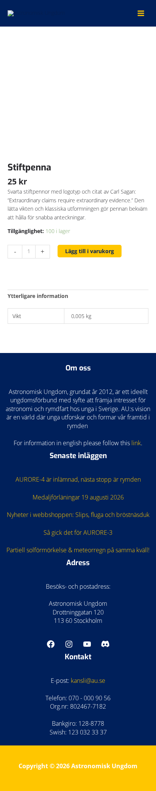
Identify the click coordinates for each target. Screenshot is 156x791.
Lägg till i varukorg (89, 251)
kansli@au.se (88, 680)
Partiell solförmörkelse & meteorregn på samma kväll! (78, 550)
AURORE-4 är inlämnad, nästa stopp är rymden (78, 479)
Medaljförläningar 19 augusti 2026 (78, 497)
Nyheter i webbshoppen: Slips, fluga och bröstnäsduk (78, 515)
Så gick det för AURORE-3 (78, 532)
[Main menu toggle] (141, 13)
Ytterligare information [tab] (38, 295)
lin (134, 443)
